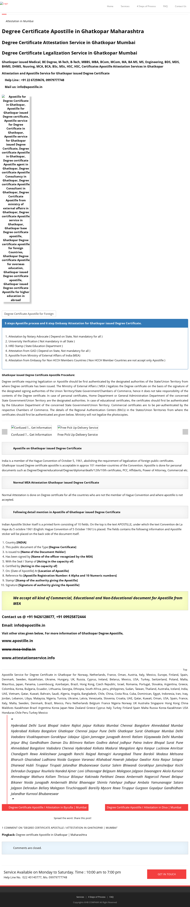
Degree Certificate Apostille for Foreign (29, 314)
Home (110, 6)
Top (185, 669)
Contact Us (180, 6)
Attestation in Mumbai (20, 21)
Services (125, 6)
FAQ (165, 6)
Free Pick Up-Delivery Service (78, 435)
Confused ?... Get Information (31, 435)
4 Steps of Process (146, 6)
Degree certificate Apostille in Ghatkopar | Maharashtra (51, 834)
